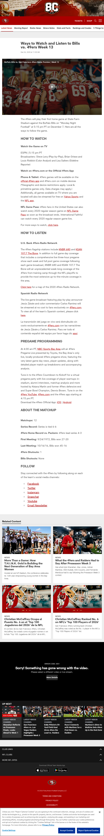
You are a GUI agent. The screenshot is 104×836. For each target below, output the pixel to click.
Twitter (31, 488)
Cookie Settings (8, 830)
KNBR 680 (64, 249)
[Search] (95, 21)
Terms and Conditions (52, 796)
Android (67, 402)
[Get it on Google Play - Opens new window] (61, 771)
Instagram (33, 492)
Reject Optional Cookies (88, 830)
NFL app (29, 200)
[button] (52, 87)
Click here (26, 286)
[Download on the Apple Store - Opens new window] (42, 770)
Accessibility (52, 805)
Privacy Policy (52, 800)
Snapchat (33, 496)
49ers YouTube (29, 394)
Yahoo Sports (71, 196)
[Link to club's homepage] (5, 19)
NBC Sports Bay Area (49, 348)
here (23, 315)
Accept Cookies (66, 830)
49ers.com (75, 307)
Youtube (32, 501)
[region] (52, 822)
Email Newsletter (37, 505)
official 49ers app (30, 180)
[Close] (100, 812)
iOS (59, 402)
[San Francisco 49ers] (52, 782)
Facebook (33, 483)
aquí (75, 333)
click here (53, 224)
